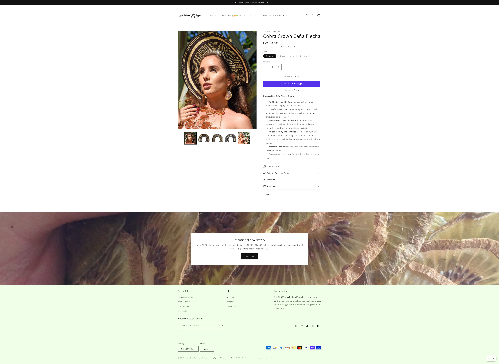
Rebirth (305, 56)
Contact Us (230, 301)
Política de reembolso (226, 358)
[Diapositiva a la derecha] (254, 138)
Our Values (230, 297)
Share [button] (268, 194)
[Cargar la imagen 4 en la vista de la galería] (231, 138)
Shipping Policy (232, 306)
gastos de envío (271, 47)
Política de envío (276, 358)
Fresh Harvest (184, 306)
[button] (214, 15)
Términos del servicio (261, 358)
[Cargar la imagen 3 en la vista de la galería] (217, 138)
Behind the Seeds (185, 297)
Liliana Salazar (188, 358)
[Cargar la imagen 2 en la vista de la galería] (204, 138)
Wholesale (182, 311)
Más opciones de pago (292, 90)
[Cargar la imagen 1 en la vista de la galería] (190, 138)
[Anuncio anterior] (179, 2)
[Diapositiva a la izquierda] (181, 138)
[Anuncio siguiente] (320, 2)
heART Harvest (184, 301)
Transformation (288, 56)
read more (249, 256)
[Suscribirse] (222, 326)
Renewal (269, 56)
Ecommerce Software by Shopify (205, 358)
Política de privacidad (243, 358)
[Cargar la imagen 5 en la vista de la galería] (244, 138)
